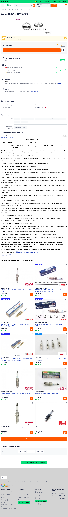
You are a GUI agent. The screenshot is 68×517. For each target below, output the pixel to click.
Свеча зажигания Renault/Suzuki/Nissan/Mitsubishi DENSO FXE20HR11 (15, 394)
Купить (9, 50)
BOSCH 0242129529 (6, 357)
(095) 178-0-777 (41, 492)
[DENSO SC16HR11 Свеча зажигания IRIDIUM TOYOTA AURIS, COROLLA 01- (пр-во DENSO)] (17, 275)
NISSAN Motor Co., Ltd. (8, 138)
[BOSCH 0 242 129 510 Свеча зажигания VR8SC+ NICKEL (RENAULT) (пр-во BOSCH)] (51, 309)
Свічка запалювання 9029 (42, 428)
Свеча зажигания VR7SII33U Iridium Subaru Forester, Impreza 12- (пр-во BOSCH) (16, 325)
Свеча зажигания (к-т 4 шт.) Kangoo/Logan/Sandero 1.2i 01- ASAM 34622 (50, 359)
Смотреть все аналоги (33, 439)
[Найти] (34, 5)
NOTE (30, 119)
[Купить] (31, 294)
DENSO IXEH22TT (39, 392)
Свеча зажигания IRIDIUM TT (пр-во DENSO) (47, 393)
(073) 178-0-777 (41, 498)
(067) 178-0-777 (41, 495)
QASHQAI (46, 119)
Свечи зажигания (13, 9)
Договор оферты (6, 500)
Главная (3, 9)
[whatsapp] (41, 504)
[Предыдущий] (36, 275)
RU (3, 477)
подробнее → (34, 91)
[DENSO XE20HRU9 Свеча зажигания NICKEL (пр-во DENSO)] (17, 413)
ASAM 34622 (38, 357)
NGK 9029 (37, 426)
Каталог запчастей (6, 492)
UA (37, 1)
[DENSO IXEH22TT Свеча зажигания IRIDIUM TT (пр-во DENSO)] (51, 379)
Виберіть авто (11, 37)
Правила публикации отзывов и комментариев (8, 507)
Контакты (65, 1)
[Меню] (2, 5)
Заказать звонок (42, 501)
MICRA (24, 119)
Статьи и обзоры (6, 494)
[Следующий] (65, 275)
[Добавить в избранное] (63, 50)
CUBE (16, 119)
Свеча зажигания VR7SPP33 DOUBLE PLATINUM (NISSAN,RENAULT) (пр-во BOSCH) (48, 290)
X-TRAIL (24, 122)
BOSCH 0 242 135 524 (41, 288)
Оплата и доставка (44, 1)
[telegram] (36, 504)
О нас (3, 497)
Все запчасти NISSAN (7, 255)
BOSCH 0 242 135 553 (7, 322)
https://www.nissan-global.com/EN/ (28, 252)
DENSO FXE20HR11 (6, 392)
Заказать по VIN (25, 502)
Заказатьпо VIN (54, 5)
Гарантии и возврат (56, 1)
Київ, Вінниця (5, 1)
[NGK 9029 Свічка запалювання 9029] (51, 413)
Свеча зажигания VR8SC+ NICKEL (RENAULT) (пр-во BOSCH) (49, 325)
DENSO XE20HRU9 (6, 426)
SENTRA (54, 119)
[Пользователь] (59, 5)
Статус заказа (22, 500)
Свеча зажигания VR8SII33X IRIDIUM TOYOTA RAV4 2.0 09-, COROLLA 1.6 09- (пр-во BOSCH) (16, 359)
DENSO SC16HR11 (6, 288)
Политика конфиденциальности (7, 503)
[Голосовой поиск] (31, 5)
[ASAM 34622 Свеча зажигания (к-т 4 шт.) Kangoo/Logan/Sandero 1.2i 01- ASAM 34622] (51, 344)
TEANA (62, 119)
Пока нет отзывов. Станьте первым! (34, 462)
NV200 (38, 119)
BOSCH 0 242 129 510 (41, 322)
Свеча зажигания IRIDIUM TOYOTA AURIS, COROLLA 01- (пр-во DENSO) (17, 290)
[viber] (38, 504)
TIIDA (16, 122)
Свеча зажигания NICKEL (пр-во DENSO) (12, 428)
